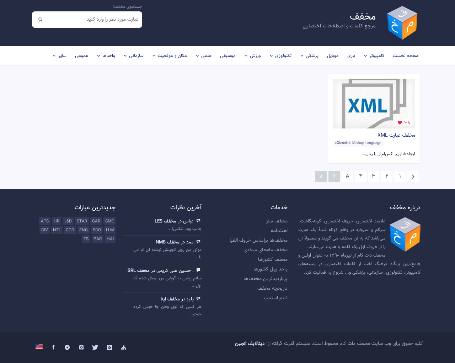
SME (109, 221)
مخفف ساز (277, 221)
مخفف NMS (168, 242)
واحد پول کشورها (270, 269)
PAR (97, 239)
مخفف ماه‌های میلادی (265, 250)
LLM (110, 230)
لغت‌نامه (279, 231)
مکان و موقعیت (172, 55)
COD (70, 230)
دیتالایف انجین (250, 344)
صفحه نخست (406, 55)
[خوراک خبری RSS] (109, 348)
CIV (44, 230)
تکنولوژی (283, 55)
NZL (57, 230)
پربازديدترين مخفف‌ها (265, 279)
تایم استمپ (276, 298)
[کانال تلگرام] (67, 348)
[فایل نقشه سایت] (124, 348)
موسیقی (228, 55)
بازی (351, 55)
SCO (97, 230)
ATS (45, 221)
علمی (206, 55)
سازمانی (136, 55)
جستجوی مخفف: (127, 7)
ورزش (255, 55)
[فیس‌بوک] (53, 348)
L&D (68, 221)
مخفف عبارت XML (396, 136)
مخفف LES (165, 221)
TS (86, 239)
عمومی (81, 55)
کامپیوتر (376, 55)
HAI (110, 239)
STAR (82, 221)
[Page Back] (413, 176)
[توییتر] (96, 348)
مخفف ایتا (170, 299)
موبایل (333, 55)
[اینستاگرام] (81, 348)
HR (56, 221)
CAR (96, 221)
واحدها (108, 55)
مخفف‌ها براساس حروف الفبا (259, 240)
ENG (83, 230)
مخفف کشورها (273, 260)
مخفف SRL (139, 270)
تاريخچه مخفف (272, 289)
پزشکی (312, 55)
